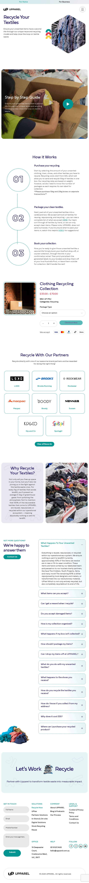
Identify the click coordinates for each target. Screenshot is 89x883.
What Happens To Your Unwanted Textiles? (57, 544)
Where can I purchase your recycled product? (58, 728)
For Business (64, 2)
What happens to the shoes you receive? (56, 678)
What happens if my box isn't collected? (60, 634)
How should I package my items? (57, 644)
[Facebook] (71, 846)
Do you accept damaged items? (56, 614)
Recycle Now (37, 808)
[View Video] (44, 104)
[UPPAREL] (12, 9)
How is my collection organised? (56, 624)
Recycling (54, 302)
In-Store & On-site (40, 819)
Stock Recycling (38, 826)
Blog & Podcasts (57, 811)
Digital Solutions (39, 822)
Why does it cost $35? (52, 717)
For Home (23, 2)
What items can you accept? (54, 594)
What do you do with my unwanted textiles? (58, 665)
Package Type (46, 307)
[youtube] (85, 846)
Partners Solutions (40, 815)
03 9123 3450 (56, 847)
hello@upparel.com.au (60, 851)
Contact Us (12, 557)
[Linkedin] (81, 846)
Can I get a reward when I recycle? (57, 604)
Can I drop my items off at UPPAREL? (59, 654)
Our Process (55, 815)
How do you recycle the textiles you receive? (58, 692)
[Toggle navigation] (82, 9)
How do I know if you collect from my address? (59, 705)
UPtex (34, 811)
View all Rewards (44, 444)
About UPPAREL (57, 808)
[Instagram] (76, 846)
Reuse (34, 830)
